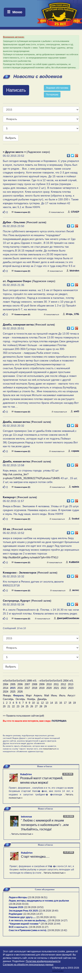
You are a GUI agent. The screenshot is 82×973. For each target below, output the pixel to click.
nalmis (75, 486)
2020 (49, 688)
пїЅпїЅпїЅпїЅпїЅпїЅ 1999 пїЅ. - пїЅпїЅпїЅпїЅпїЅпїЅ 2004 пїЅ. (38, 680)
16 (60, 702)
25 (27, 706)
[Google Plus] (77, 154)
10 (33, 702)
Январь (7, 695)
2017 (27, 688)
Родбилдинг (16, 914)
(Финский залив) (24, 222)
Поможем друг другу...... (22, 917)
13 (47, 702)
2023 (70, 688)
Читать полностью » (22, 834)
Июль (62, 695)
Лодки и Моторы (18, 897)
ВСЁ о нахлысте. (18, 927)
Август (71, 695)
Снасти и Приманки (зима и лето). (28, 930)
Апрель (38, 695)
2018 (34, 688)
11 (38, 702)
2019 (41, 688)
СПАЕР (75, 212)
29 (45, 706)
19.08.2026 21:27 (38, 927)
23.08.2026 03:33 (19, 904)
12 (42, 702)
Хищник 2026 (16, 907)
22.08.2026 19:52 (34, 907)
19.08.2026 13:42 (57, 930)
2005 (12, 684)
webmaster (58, 971)
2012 (63, 684)
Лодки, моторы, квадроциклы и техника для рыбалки (39, 900)
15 (56, 702)
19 (74, 702)
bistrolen (74, 270)
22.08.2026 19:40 (48, 910)
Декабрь (42, 699)
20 (4, 706)
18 (69, 702)
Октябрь (20, 699)
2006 (20, 684)
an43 (76, 411)
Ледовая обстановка (57, 88)
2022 (63, 688)
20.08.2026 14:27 (57, 920)
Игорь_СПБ (72, 314)
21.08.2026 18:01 (46, 917)
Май (46, 695)
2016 (20, 688)
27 (36, 706)
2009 (41, 684)
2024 (5, 691)
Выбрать (10, 137)
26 (31, 706)
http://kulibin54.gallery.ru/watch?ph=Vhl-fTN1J (30, 557)
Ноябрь (31, 699)
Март (29, 695)
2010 (49, 684)
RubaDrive (26, 774)
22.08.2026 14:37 (33, 914)
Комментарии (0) (22, 212)
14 (51, 702)
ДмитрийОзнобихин (68, 618)
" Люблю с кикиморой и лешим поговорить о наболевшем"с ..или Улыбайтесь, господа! (45, 825)
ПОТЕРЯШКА (59, 721)
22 (13, 706)
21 (8, 706)
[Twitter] (73, 154)
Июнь (54, 695)
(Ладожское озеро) (26, 151)
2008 (34, 684)
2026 (20, 691)
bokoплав (26, 816)
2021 (56, 688)
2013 (70, 684)
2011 (56, 684)
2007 (27, 684)
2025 (12, 691)
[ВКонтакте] (69, 154)
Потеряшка (52, 94)
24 (22, 706)
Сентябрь (8, 699)
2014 (5, 688)
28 (40, 706)
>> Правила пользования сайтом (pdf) (23, 715)
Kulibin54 (74, 562)
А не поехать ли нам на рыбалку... (28, 920)
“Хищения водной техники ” (24, 923)
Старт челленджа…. (35, 856)
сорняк (75, 451)
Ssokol (75, 518)
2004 (5, 684)
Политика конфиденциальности (43, 961)
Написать (16, 90)
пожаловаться (57, 212)
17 (65, 702)
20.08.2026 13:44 (50, 923)
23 (18, 706)
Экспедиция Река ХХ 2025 (23, 910)
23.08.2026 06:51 (37, 897)
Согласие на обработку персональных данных (28, 964)
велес (75, 590)
